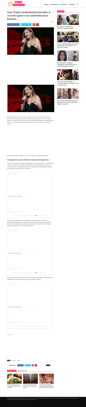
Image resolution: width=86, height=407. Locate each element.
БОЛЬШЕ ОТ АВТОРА (22, 370)
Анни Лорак (13, 360)
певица (18, 360)
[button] (77, 4)
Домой (8, 9)
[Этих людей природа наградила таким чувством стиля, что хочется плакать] (68, 37)
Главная (46, 4)
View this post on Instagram (14, 196)
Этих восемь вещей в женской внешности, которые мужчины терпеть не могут (67, 102)
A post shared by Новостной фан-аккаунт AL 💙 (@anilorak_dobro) (29, 215)
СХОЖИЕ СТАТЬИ (12, 370)
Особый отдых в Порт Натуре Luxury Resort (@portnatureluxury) (29, 326)
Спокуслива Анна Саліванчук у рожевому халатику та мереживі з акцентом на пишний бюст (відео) (46, 386)
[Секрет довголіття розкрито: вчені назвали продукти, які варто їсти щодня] (14, 379)
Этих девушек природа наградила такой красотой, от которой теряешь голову (67, 64)
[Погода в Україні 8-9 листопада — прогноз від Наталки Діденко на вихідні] (30, 379)
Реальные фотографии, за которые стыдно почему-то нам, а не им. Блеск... (68, 83)
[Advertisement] (30, 70)
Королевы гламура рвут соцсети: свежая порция (65, 27)
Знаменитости (54, 4)
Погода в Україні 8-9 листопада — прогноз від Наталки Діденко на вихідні (30, 386)
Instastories (27, 155)
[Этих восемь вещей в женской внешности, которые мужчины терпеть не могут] (68, 93)
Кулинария (72, 4)
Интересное (64, 4)
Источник (9, 334)
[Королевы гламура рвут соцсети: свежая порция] (68, 19)
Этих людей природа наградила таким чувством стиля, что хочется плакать (68, 45)
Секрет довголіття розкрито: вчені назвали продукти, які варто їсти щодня (14, 386)
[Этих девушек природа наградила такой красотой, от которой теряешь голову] (68, 55)
